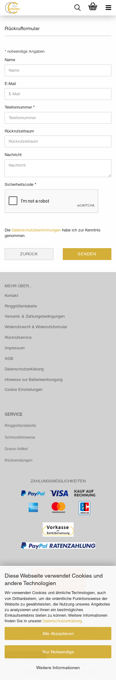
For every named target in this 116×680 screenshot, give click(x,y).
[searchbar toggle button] (77, 8)
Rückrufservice (18, 337)
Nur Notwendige (58, 651)
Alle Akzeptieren (58, 633)
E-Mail (10, 83)
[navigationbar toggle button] (108, 8)
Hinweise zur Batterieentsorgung (33, 379)
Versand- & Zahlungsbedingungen (35, 316)
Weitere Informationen (58, 667)
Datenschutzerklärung (62, 621)
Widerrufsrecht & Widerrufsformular (36, 326)
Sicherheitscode (20, 184)
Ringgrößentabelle (21, 306)
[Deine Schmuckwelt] (10, 8)
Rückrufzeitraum (19, 131)
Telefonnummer (19, 107)
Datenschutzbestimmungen (36, 230)
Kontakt (11, 295)
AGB (9, 358)
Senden (87, 254)
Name (10, 59)
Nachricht (13, 154)
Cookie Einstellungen (23, 389)
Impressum (15, 348)
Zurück (29, 254)
